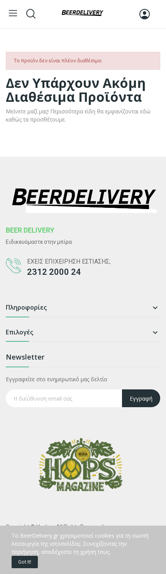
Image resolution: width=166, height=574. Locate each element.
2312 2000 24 (54, 272)
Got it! (24, 562)
